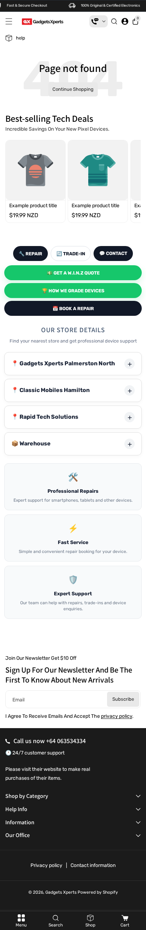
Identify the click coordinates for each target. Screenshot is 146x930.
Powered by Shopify (98, 892)
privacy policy (116, 716)
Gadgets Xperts (61, 892)
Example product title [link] (33, 205)
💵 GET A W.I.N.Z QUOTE (73, 273)
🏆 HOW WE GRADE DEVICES (73, 290)
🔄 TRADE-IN (70, 253)
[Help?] (98, 21)
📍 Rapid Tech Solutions (44, 416)
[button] (10, 21)
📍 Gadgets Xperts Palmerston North (63, 363)
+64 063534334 (66, 741)
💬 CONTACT (113, 253)
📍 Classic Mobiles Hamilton (50, 390)
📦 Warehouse (31, 443)
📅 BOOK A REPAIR (73, 308)
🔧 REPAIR (30, 253)
